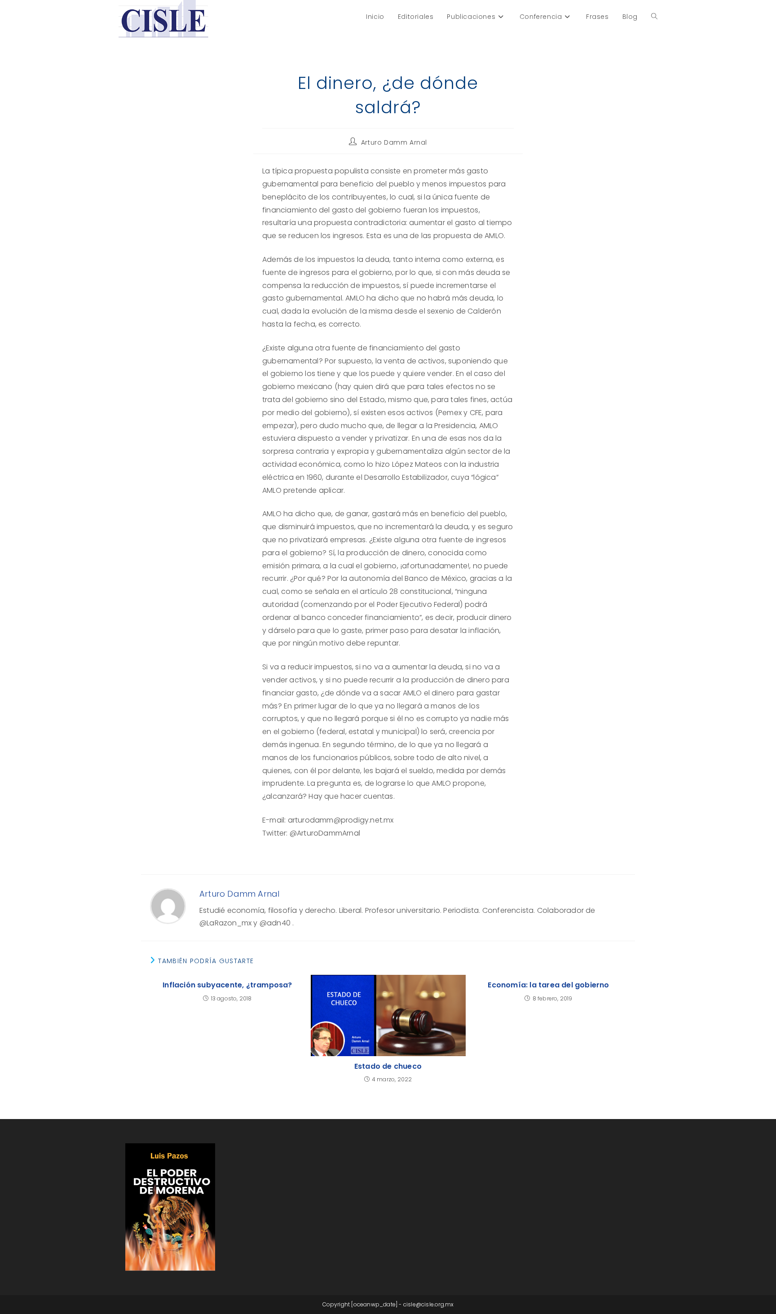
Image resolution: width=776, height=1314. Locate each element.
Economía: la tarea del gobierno (548, 985)
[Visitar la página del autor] (168, 906)
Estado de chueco (388, 1066)
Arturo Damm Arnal (394, 142)
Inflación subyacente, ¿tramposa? (227, 985)
